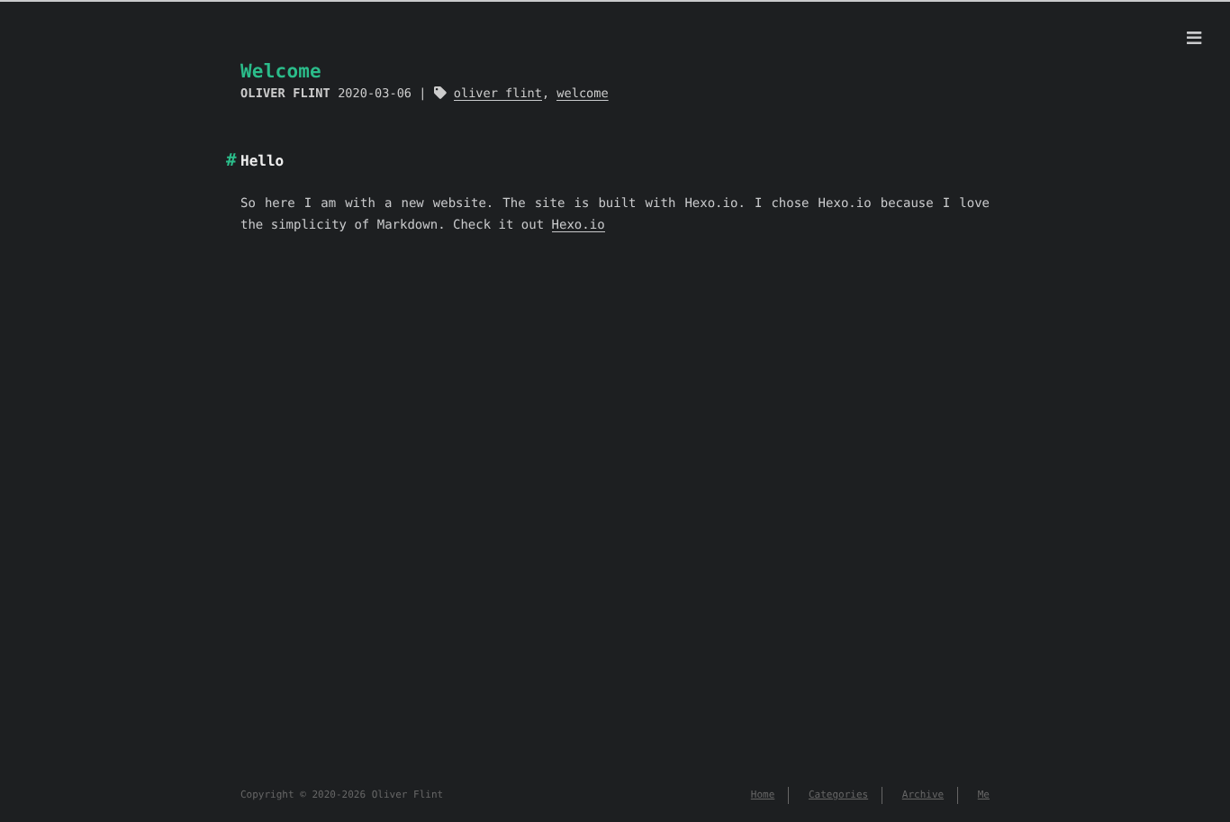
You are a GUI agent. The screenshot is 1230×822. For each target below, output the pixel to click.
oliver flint (498, 93)
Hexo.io (578, 225)
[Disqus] (615, 532)
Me (984, 794)
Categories (838, 794)
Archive (923, 794)
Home (763, 794)
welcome (582, 93)
